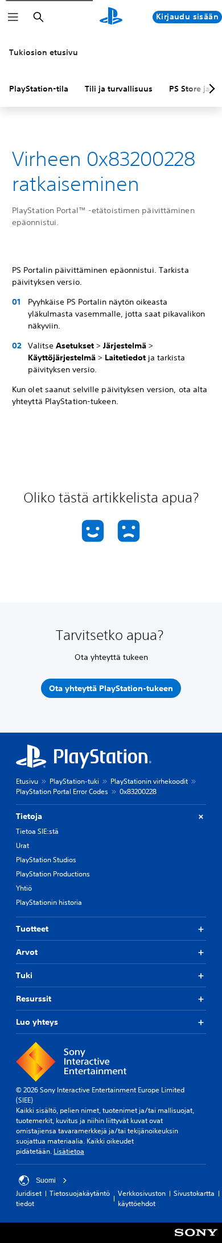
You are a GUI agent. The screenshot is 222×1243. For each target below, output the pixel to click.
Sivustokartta (194, 1193)
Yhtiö (24, 888)
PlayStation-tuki (74, 781)
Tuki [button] (24, 975)
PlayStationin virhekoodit (149, 781)
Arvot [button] (27, 952)
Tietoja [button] (29, 816)
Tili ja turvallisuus (119, 89)
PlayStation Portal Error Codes (62, 791)
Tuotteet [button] (32, 929)
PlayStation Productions (53, 874)
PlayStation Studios (46, 859)
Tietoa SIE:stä (37, 831)
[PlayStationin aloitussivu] (111, 17)
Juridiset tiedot (29, 1198)
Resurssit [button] (33, 998)
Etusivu (27, 781)
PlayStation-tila (38, 89)
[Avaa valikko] (13, 17)
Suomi (46, 1180)
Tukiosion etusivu (43, 52)
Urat (22, 845)
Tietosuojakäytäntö (80, 1193)
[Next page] (210, 88)
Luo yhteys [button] (37, 1022)
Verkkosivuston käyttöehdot (142, 1198)
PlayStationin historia (49, 902)
